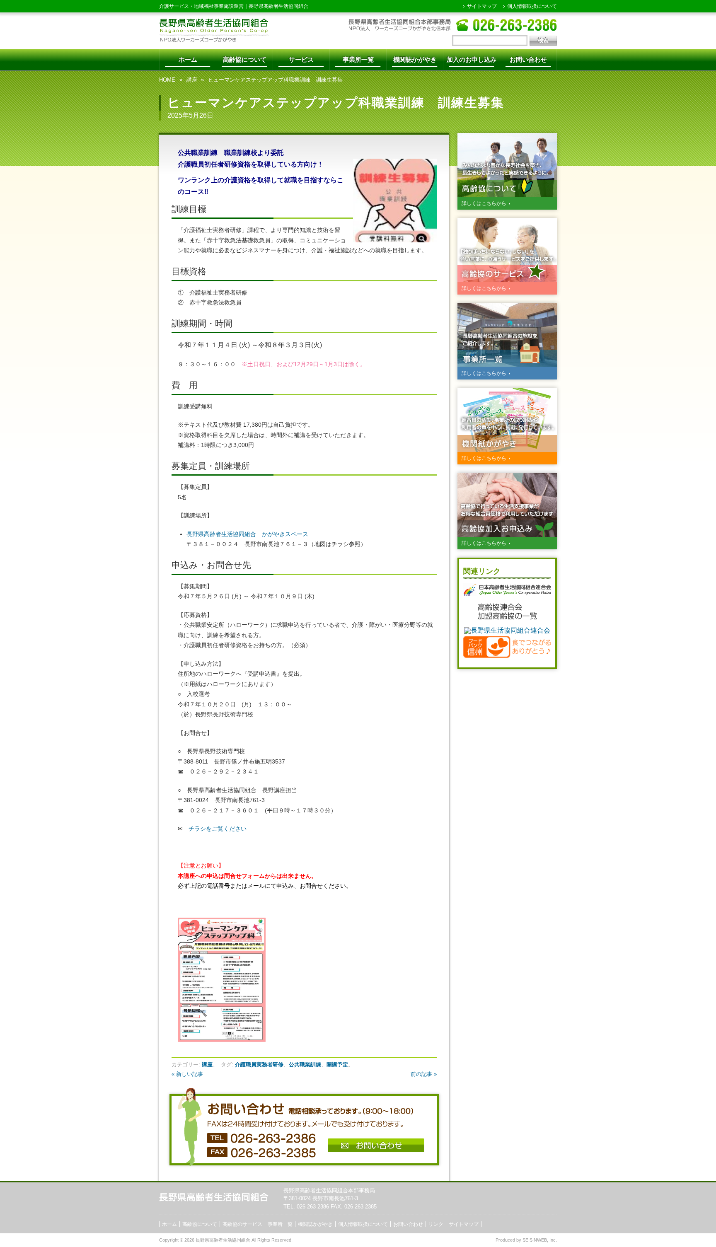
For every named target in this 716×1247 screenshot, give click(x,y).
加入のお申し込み (471, 59)
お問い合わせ (528, 59)
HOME (167, 80)
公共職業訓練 (305, 1064)
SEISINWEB (534, 1239)
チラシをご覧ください (218, 828)
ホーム (188, 59)
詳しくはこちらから (484, 203)
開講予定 (337, 1064)
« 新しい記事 (187, 1074)
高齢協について (244, 59)
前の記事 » (424, 1074)
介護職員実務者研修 (259, 1064)
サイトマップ (482, 6)
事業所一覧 (358, 59)
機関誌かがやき (415, 59)
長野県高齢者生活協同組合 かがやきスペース (250, 534)
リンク (435, 1224)
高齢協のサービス (242, 1224)
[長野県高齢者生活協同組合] (213, 39)
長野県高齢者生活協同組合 (278, 6)
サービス (301, 59)
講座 (191, 80)
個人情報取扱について (532, 6)
